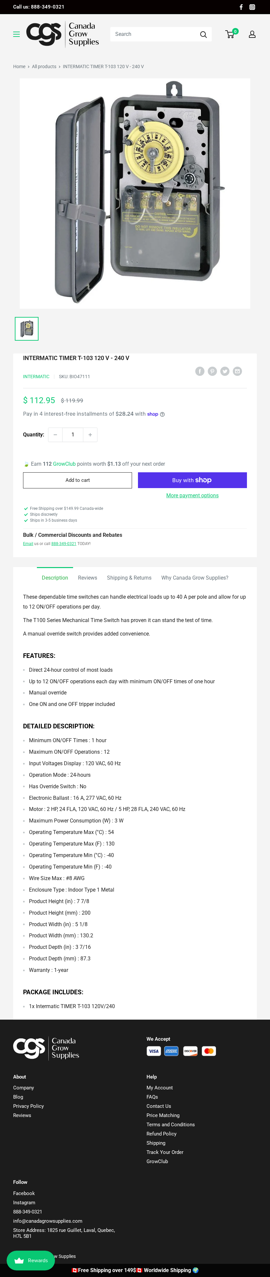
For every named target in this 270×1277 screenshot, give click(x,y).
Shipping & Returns (129, 578)
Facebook (24, 1193)
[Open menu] (16, 34)
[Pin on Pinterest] (212, 371)
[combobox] (152, 34)
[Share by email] (237, 371)
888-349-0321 (63, 543)
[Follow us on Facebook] (241, 7)
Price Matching (163, 1115)
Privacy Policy (28, 1106)
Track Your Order (165, 1152)
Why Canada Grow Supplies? (195, 578)
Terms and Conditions (171, 1125)
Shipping (156, 1143)
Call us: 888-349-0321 (39, 7)
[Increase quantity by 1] (90, 435)
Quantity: (33, 434)
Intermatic (36, 376)
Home (19, 66)
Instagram (24, 1203)
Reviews (87, 578)
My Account (160, 1088)
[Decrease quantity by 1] (55, 435)
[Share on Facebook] (199, 371)
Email (28, 543)
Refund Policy (161, 1134)
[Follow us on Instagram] (252, 7)
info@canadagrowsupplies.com (47, 1221)
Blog (18, 1097)
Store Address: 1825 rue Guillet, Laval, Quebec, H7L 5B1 (64, 1233)
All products (44, 66)
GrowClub (65, 464)
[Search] (203, 34)
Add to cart (78, 480)
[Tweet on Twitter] (225, 371)
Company (23, 1088)
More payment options (192, 495)
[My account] (252, 34)
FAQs (152, 1097)
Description (55, 578)
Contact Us (159, 1106)
